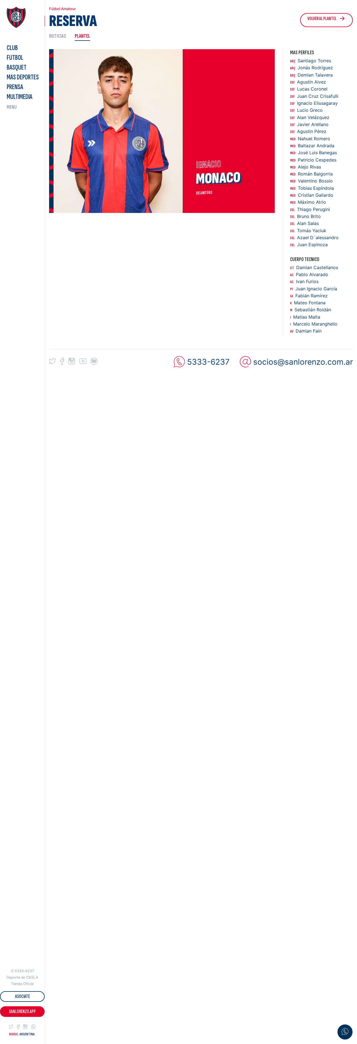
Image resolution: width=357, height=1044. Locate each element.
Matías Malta (305, 317)
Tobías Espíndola (312, 188)
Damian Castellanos (314, 267)
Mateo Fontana (307, 302)
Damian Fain (306, 331)
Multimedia (19, 97)
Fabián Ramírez (309, 295)
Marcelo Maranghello (313, 324)
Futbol (15, 57)
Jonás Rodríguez (311, 67)
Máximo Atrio (308, 202)
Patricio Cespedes (313, 160)
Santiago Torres (310, 60)
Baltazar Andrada (312, 145)
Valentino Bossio (311, 181)
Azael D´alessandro (314, 237)
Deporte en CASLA (22, 977)
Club (12, 48)
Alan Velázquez (309, 117)
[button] (11, 1027)
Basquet (16, 67)
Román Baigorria (311, 174)
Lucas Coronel (308, 89)
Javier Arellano (309, 124)
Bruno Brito (305, 216)
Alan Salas (304, 223)
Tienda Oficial (22, 984)
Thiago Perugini (310, 209)
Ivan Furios (304, 281)
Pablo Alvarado (309, 274)
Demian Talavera (311, 75)
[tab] (59, 35)
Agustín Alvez (308, 82)
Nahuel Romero (310, 138)
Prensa (15, 87)
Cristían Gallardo (311, 195)
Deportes (23, 77)
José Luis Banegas (313, 152)
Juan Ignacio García (313, 288)
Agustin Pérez (308, 131)
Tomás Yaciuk (308, 230)
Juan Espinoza (309, 244)
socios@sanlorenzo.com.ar (303, 362)
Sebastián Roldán (310, 309)
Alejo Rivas (305, 167)
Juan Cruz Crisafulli (314, 96)
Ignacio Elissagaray (314, 103)
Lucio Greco (306, 110)
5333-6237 (24, 971)
